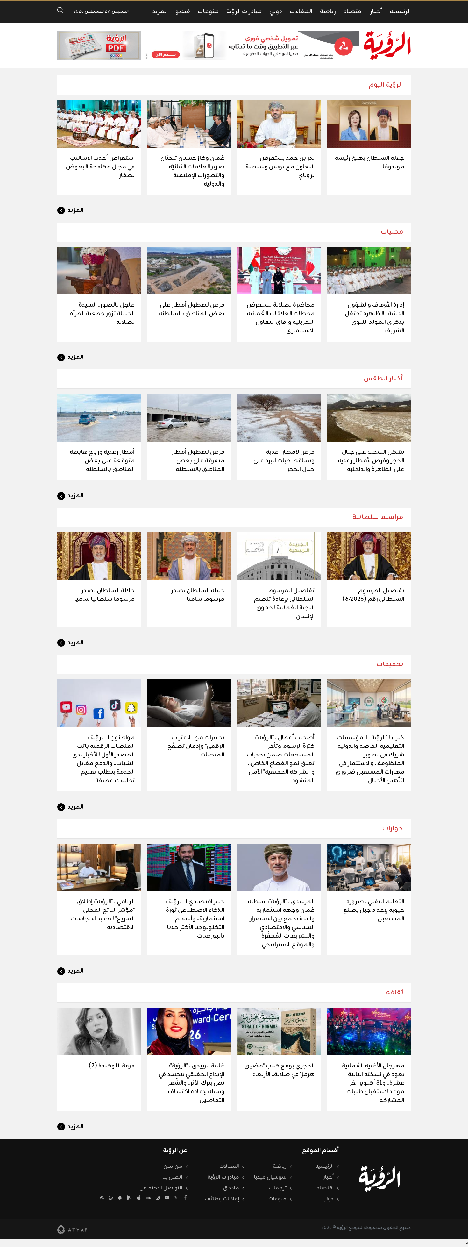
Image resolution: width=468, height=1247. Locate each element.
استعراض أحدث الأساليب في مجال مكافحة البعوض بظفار (100, 166)
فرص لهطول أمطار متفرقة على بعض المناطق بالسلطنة (198, 460)
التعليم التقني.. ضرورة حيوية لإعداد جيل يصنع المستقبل (373, 910)
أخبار (376, 11)
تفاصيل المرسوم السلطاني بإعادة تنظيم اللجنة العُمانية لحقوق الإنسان (284, 603)
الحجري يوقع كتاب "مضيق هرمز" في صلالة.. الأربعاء (280, 1070)
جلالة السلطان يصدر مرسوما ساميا (197, 595)
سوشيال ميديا (270, 1177)
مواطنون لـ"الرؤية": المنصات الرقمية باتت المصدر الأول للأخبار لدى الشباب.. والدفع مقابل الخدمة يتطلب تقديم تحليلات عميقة (103, 759)
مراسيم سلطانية (377, 517)
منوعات (208, 11)
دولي (275, 11)
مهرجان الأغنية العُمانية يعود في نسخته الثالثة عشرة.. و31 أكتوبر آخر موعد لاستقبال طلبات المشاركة (373, 1083)
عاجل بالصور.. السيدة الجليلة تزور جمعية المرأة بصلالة (102, 313)
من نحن (172, 1166)
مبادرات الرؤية (244, 11)
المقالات (301, 11)
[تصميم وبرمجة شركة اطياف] (72, 1229)
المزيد (160, 11)
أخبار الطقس (383, 378)
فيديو (182, 11)
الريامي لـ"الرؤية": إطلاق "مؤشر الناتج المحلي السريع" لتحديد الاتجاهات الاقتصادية (103, 914)
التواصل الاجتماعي (160, 1188)
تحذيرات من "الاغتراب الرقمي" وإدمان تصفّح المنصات (195, 746)
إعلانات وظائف (222, 1199)
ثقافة (394, 992)
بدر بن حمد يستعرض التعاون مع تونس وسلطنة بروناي (280, 166)
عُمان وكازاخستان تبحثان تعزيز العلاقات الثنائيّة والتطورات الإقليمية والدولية (192, 171)
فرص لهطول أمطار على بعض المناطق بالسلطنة (191, 309)
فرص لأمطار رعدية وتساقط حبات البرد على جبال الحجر (284, 460)
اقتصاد (353, 11)
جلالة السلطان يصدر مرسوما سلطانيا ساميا (104, 595)
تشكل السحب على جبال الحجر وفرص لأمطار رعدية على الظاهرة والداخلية (371, 460)
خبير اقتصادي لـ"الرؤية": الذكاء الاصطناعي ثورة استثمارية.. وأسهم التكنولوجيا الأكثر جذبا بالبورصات (195, 919)
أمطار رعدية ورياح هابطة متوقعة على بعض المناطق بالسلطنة (102, 460)
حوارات (392, 828)
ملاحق (231, 1188)
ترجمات (278, 1188)
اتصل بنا (172, 1177)
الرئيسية (400, 11)
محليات (392, 232)
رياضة (328, 11)
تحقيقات (390, 664)
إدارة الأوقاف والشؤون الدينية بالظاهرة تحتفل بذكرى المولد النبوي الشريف (374, 318)
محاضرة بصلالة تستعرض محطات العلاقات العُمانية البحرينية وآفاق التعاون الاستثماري (281, 318)
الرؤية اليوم (386, 85)
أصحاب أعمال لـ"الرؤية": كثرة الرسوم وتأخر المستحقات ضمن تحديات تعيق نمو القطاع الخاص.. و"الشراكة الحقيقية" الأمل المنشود (281, 759)
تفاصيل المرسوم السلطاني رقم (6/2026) (373, 595)
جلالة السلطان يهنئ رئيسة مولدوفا (369, 162)
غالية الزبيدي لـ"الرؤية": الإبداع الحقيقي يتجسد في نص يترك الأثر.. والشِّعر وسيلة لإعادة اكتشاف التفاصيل (191, 1083)
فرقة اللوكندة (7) (112, 1066)
